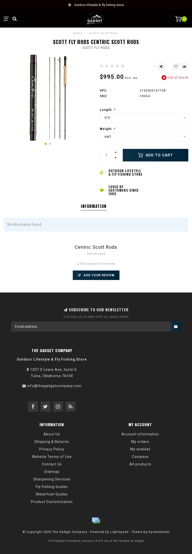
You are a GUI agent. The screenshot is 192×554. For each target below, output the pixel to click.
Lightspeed (119, 532)
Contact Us (52, 464)
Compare (140, 457)
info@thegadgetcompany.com (54, 386)
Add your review (98, 275)
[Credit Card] (96, 520)
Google (139, 540)
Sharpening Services (51, 479)
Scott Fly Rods (96, 48)
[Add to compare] (184, 66)
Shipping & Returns (51, 442)
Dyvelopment (159, 532)
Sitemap (52, 472)
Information (93, 206)
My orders (140, 442)
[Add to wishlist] (176, 66)
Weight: (107, 129)
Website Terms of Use (52, 457)
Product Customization (52, 502)
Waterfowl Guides (52, 494)
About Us (52, 434)
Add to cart (158, 155)
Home (77, 33)
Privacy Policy (51, 449)
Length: (107, 110)
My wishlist (140, 449)
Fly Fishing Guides (52, 487)
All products (140, 464)
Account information (140, 434)
